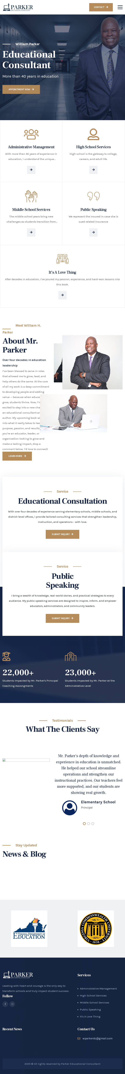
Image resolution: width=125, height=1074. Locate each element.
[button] (84, 824)
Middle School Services (94, 1002)
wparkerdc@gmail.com (97, 1038)
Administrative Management (98, 988)
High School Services (93, 995)
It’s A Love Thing (90, 1016)
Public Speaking (90, 1009)
